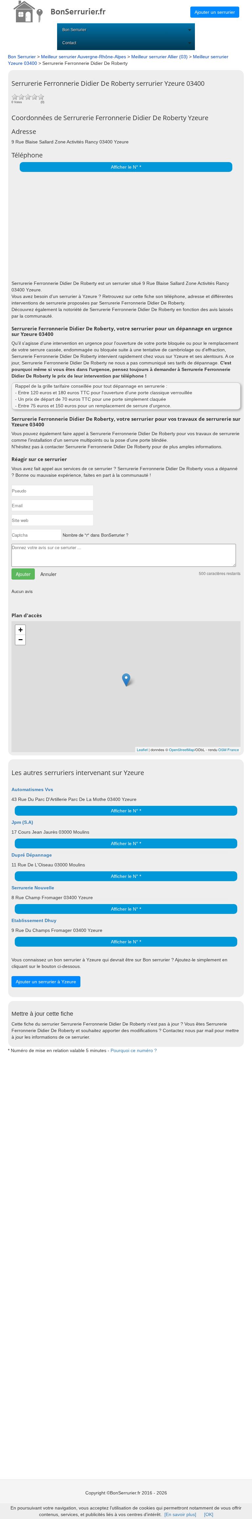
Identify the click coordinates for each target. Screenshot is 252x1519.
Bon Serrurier (74, 30)
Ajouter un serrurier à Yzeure (46, 981)
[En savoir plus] (180, 1514)
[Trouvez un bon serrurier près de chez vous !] (65, 11)
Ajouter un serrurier (215, 12)
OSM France (228, 749)
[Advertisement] (124, 224)
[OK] (208, 1514)
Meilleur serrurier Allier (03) (159, 56)
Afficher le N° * (126, 167)
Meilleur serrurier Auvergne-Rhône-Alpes (83, 56)
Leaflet (142, 749)
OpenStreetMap (181, 749)
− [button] (20, 640)
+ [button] (20, 630)
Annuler (48, 574)
